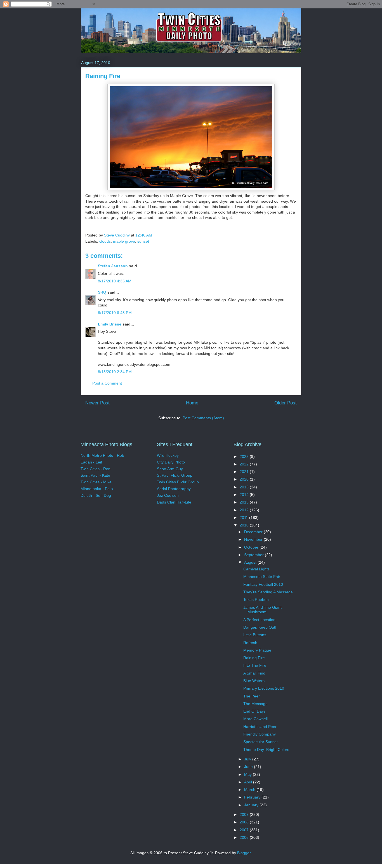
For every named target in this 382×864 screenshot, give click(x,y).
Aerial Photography (174, 488)
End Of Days (254, 711)
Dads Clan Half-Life (174, 502)
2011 (244, 517)
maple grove (124, 241)
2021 (245, 471)
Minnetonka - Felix (97, 488)
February (252, 797)
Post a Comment (107, 383)
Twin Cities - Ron (95, 469)
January (252, 805)
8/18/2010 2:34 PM (115, 371)
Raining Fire (254, 657)
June (249, 766)
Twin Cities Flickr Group (178, 482)
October (252, 547)
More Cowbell (255, 719)
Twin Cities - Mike (96, 482)
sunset (143, 241)
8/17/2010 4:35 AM (114, 281)
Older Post (285, 403)
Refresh (250, 642)
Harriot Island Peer (260, 726)
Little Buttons (254, 635)
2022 (245, 464)
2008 (245, 822)
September (254, 554)
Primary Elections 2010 (263, 688)
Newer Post (97, 403)
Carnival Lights (256, 569)
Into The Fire (254, 665)
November (254, 539)
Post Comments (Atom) (203, 418)
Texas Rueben (256, 599)
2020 (245, 479)
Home (192, 403)
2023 (245, 456)
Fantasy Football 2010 (263, 584)
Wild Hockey (168, 455)
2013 (245, 502)
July (248, 759)
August (251, 562)
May (248, 774)
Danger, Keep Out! (259, 627)
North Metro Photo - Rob (102, 455)
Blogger (244, 853)
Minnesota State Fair (261, 576)
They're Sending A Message (268, 592)
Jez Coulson (168, 495)
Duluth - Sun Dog (96, 495)
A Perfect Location (259, 619)
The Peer (251, 696)
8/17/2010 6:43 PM (115, 312)
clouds (105, 241)
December (254, 532)
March (250, 789)
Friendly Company (259, 734)
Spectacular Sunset (260, 741)
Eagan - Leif (91, 462)
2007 (245, 830)
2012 (245, 510)
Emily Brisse (109, 324)
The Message (255, 703)
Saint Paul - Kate (95, 475)
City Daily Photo (171, 462)
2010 (245, 525)
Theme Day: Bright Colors (266, 749)
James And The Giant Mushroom (262, 609)
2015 (245, 487)
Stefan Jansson (113, 266)
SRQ (102, 292)
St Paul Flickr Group (174, 475)
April (248, 782)
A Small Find (254, 673)
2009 (245, 814)
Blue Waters (254, 680)
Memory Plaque (257, 650)
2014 (245, 494)
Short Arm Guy (170, 469)
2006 (245, 837)
